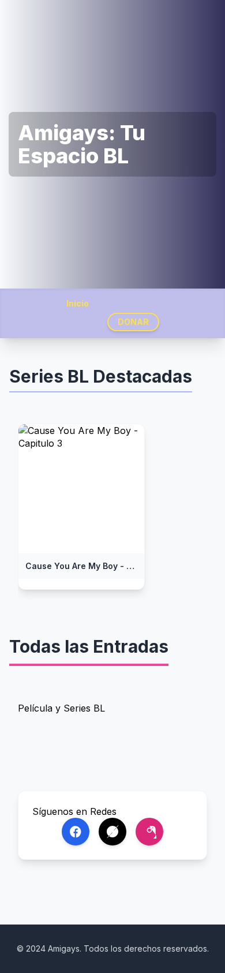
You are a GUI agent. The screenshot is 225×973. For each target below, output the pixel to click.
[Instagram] (149, 831)
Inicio (77, 303)
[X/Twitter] (112, 831)
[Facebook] (75, 831)
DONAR (133, 322)
